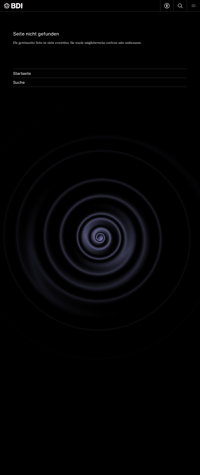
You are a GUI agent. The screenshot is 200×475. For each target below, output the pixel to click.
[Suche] (180, 6)
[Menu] (193, 6)
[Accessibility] (166, 6)
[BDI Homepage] (13, 5)
